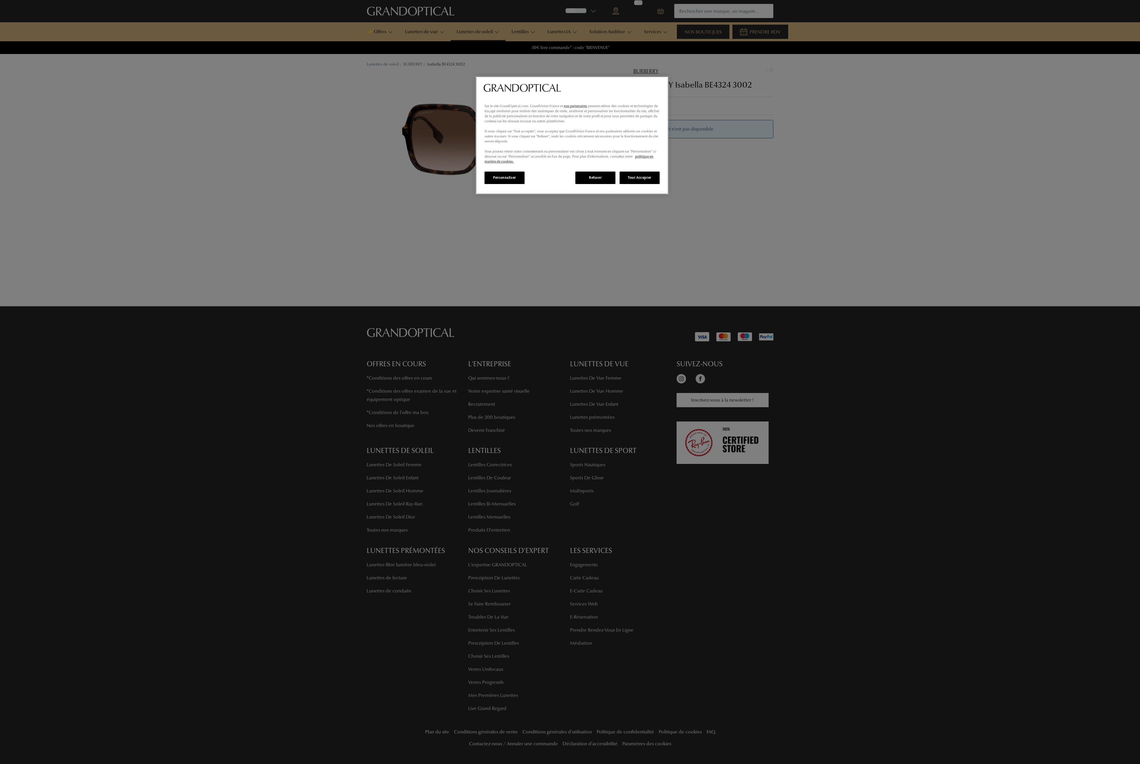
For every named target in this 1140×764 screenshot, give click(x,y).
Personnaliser (504, 177)
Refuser (595, 177)
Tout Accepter (639, 177)
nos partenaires (575, 106)
